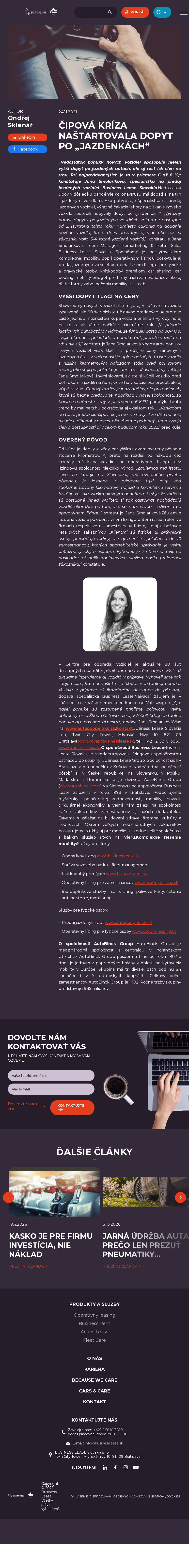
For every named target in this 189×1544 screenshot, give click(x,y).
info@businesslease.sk (104, 1443)
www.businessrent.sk (126, 873)
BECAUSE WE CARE (94, 1380)
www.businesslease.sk (80, 747)
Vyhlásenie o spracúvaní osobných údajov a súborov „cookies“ (125, 1496)
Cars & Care (94, 1391)
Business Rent (94, 1323)
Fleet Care (94, 1340)
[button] (162, 12)
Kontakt (94, 1402)
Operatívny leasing (94, 1315)
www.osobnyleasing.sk (156, 882)
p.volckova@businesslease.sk (105, 741)
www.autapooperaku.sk (128, 922)
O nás (94, 1358)
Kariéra (94, 1369)
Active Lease (95, 1332)
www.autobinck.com (80, 786)
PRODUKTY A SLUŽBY (94, 1304)
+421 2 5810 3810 (108, 1430)
